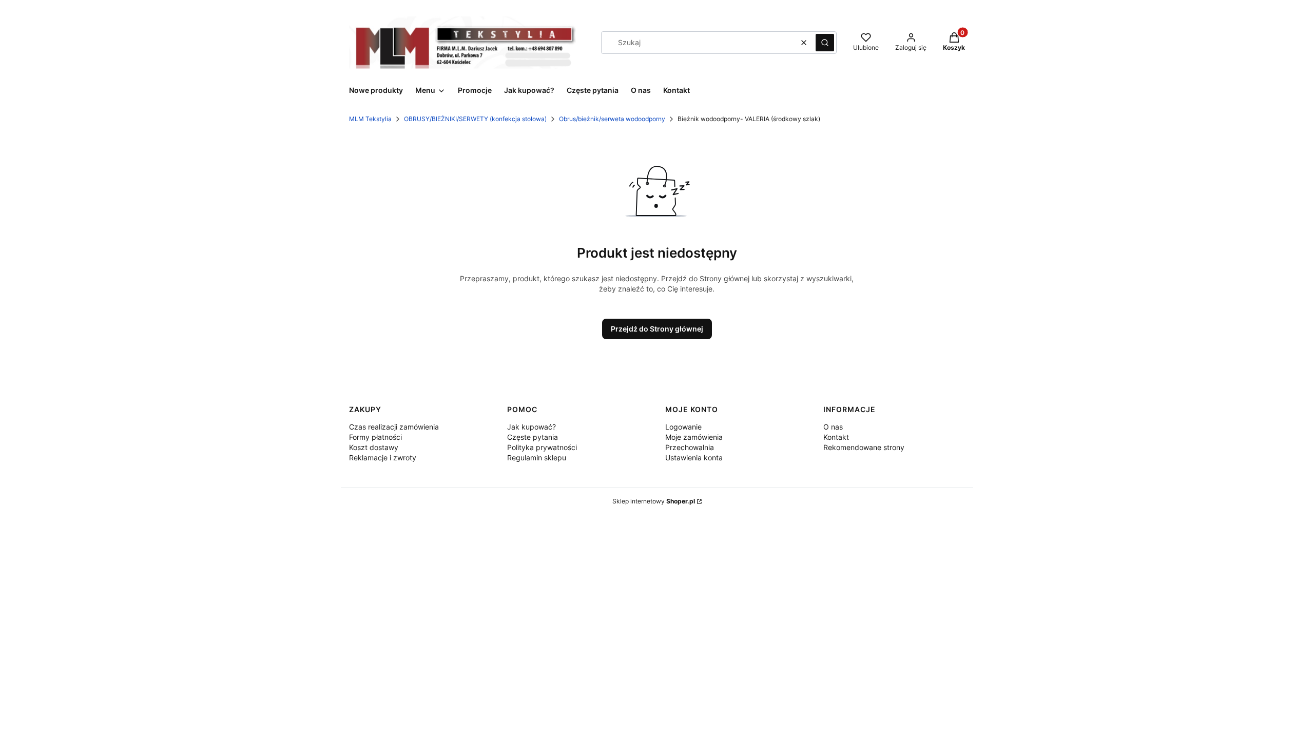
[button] (825, 42)
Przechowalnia (689, 447)
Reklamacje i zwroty (382, 457)
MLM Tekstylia (370, 119)
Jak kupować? (531, 426)
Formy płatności (375, 437)
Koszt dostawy (373, 447)
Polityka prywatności (542, 447)
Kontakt (836, 437)
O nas (833, 426)
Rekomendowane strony (863, 447)
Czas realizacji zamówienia (394, 426)
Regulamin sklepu (536, 457)
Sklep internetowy (653, 501)
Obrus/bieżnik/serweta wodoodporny (612, 119)
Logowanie (683, 426)
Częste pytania (532, 437)
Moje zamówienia (694, 437)
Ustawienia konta (694, 457)
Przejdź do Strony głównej (657, 328)
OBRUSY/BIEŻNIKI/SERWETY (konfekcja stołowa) (475, 119)
